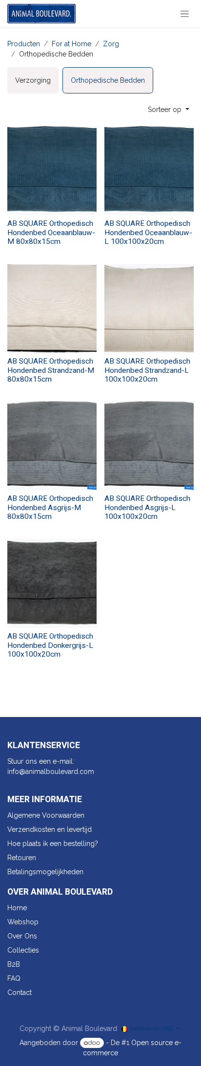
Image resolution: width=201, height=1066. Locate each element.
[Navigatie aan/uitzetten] (185, 13)
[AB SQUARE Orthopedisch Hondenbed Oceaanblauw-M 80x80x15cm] (52, 170)
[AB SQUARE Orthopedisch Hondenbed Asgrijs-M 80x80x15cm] (52, 445)
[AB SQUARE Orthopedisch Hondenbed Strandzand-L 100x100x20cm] (149, 308)
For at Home (71, 44)
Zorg (111, 44)
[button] (168, 109)
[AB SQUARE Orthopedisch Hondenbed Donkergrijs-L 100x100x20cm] (52, 583)
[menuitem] (33, 80)
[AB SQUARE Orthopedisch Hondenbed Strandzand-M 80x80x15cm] (52, 308)
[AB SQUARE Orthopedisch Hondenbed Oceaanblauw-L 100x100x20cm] (149, 170)
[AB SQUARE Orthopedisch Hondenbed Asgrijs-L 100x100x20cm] (149, 445)
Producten (23, 44)
